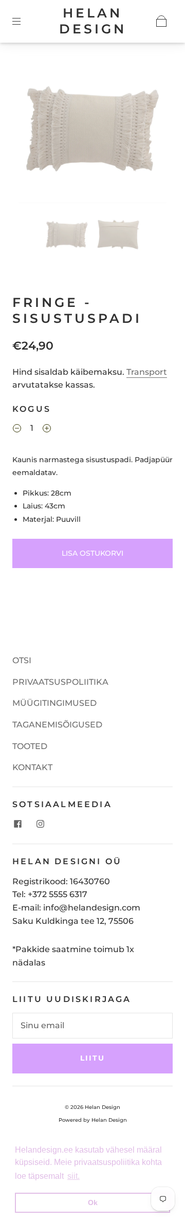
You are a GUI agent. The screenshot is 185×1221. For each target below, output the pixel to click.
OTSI (21, 660)
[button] (33, 131)
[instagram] (40, 824)
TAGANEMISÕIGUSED (57, 725)
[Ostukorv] (161, 21)
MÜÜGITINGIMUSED (54, 703)
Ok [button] (93, 1202)
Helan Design (92, 21)
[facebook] (17, 824)
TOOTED (29, 746)
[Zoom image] (92, 131)
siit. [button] (73, 1176)
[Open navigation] (23, 21)
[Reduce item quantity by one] (17, 429)
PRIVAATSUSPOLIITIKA (60, 682)
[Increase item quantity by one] (46, 429)
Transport (146, 372)
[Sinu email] (92, 1025)
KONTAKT (32, 767)
